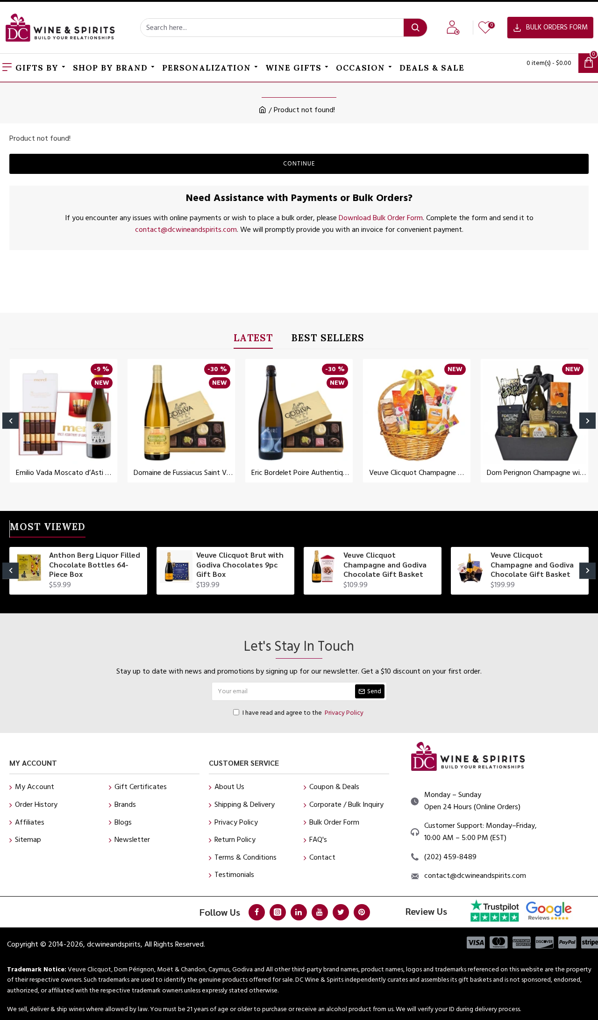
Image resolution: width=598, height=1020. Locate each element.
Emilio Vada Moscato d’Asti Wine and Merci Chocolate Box (65, 473)
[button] (10, 420)
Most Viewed (47, 528)
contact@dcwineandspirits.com (186, 229)
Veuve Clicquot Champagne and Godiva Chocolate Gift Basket (385, 564)
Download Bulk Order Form (381, 218)
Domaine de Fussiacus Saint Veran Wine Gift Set (183, 473)
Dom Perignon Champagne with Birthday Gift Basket (536, 473)
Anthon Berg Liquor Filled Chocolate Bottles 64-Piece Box (94, 564)
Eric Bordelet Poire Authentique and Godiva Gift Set (300, 473)
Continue (299, 163)
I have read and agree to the (302, 713)
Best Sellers (328, 339)
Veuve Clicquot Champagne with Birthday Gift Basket (418, 473)
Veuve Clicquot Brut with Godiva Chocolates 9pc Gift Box (240, 564)
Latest (253, 339)
